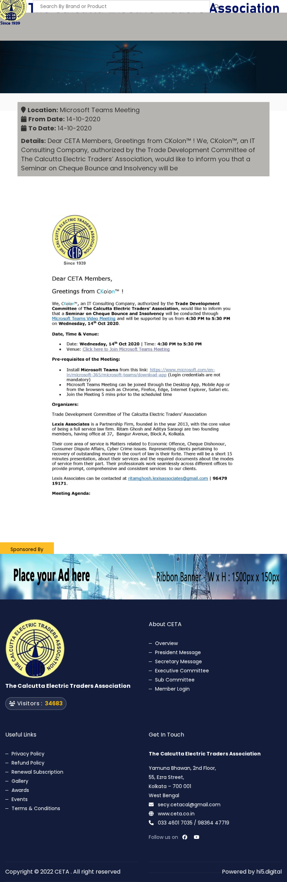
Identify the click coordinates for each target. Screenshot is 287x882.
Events (20, 799)
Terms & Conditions (36, 808)
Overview (166, 643)
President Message (178, 652)
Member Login (172, 688)
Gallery (20, 781)
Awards (20, 790)
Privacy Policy (28, 753)
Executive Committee (182, 670)
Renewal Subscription (37, 771)
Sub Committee (175, 679)
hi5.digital (269, 872)
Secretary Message (178, 661)
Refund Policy (28, 762)
